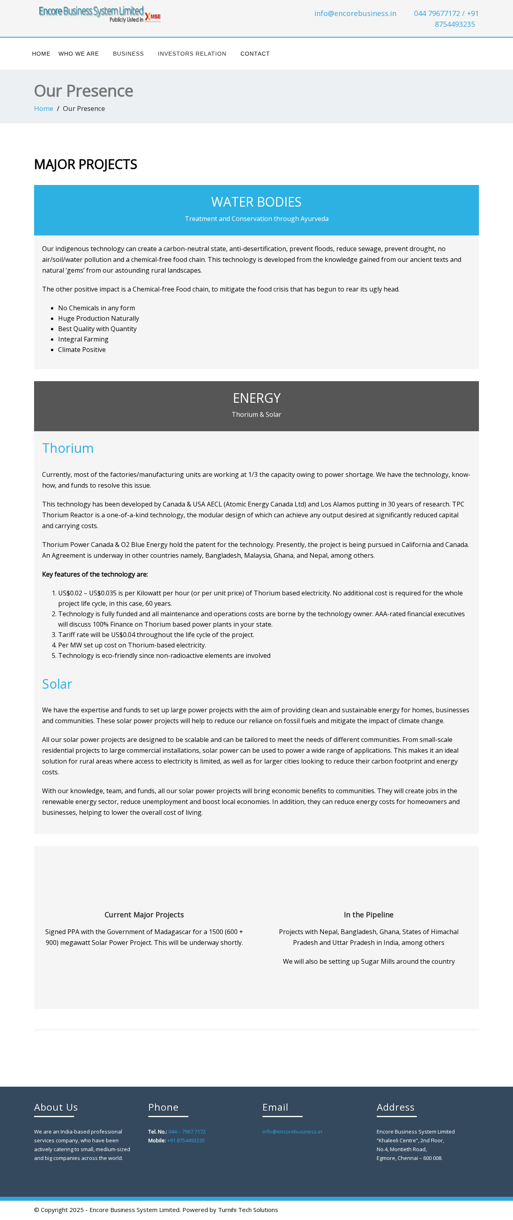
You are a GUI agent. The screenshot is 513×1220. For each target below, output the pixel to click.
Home (41, 53)
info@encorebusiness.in (355, 13)
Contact (255, 53)
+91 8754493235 (186, 1140)
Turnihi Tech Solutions (248, 1210)
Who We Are (79, 53)
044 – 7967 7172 (187, 1131)
